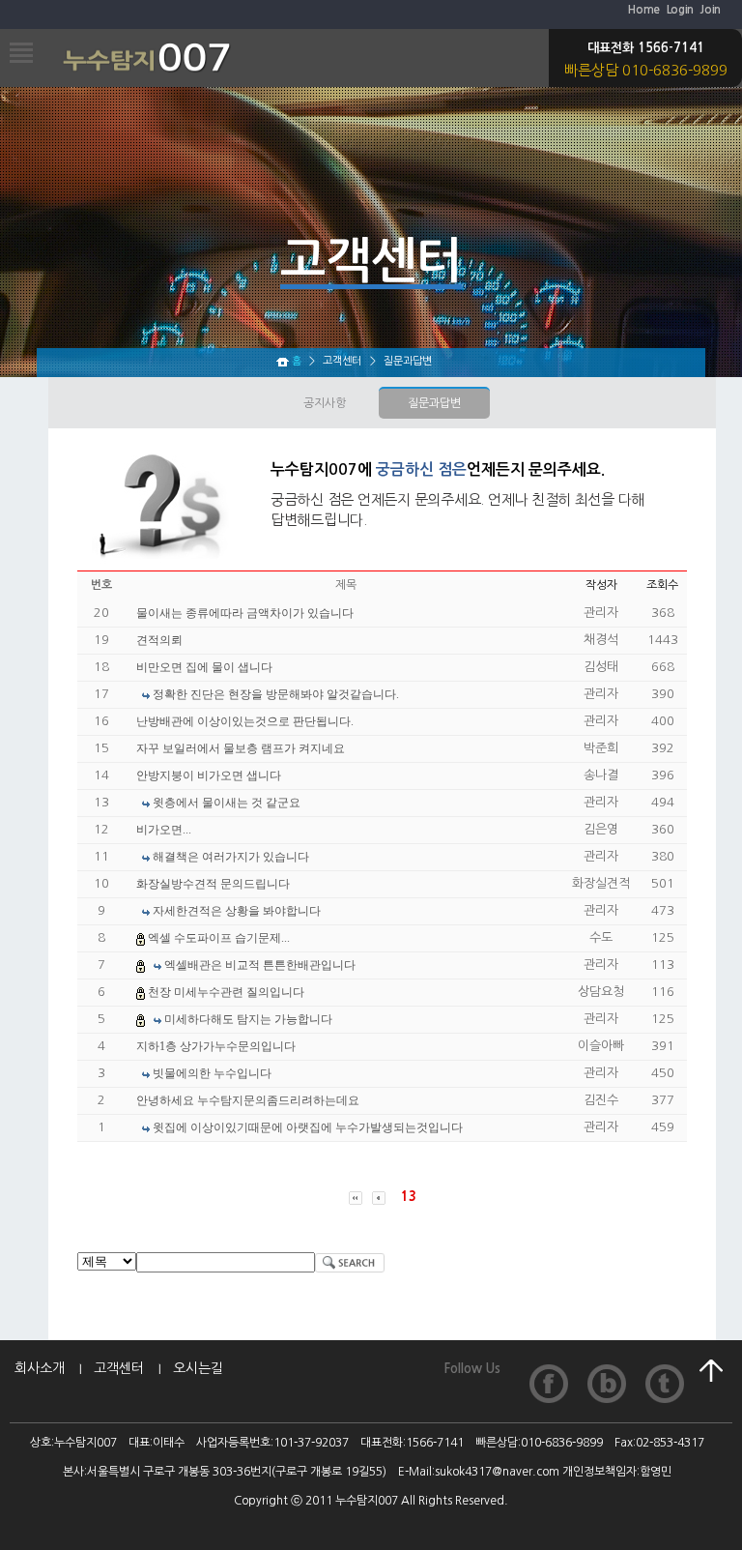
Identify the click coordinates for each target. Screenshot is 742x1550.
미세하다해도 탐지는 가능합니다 (248, 1019)
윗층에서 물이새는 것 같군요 (226, 802)
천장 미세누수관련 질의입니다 (226, 992)
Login (680, 9)
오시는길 (198, 1368)
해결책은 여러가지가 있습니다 (231, 856)
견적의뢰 (159, 640)
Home (644, 9)
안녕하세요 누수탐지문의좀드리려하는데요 (247, 1100)
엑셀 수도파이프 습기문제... (219, 938)
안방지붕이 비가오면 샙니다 (208, 775)
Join (710, 9)
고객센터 (119, 1368)
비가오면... (163, 829)
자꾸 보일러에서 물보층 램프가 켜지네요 (240, 748)
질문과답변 (434, 403)
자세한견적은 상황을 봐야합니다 (237, 911)
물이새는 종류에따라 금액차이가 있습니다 (245, 613)
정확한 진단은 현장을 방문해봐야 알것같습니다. (276, 694)
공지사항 (324, 403)
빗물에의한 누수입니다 (212, 1073)
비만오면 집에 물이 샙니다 (204, 667)
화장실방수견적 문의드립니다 (213, 884)
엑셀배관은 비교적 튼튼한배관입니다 (260, 965)
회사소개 (39, 1368)
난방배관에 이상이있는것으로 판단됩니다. (245, 721)
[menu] (16, 46)
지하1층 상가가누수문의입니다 (216, 1046)
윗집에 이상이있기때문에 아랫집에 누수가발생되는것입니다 (308, 1127)
